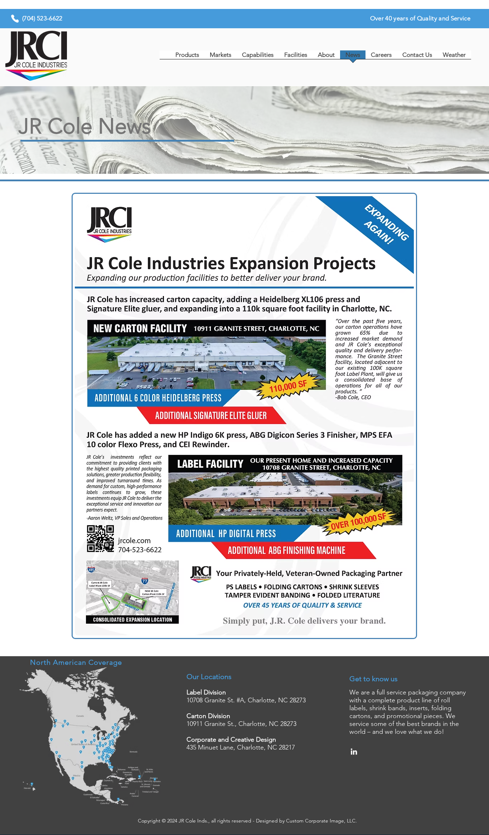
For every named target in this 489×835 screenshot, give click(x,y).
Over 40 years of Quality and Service (420, 18)
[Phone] (15, 19)
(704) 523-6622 (42, 18)
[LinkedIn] (353, 751)
